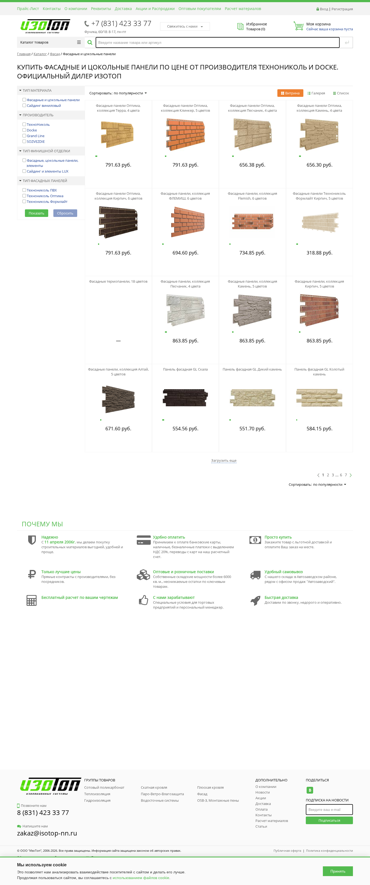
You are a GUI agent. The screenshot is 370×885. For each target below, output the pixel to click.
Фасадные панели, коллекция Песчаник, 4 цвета (185, 284)
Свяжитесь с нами (182, 26)
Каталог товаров (34, 42)
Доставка (123, 8)
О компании (75, 8)
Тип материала (37, 90)
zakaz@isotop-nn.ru (47, 832)
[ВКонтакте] (309, 790)
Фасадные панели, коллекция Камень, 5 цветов (252, 284)
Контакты (52, 8)
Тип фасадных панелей (45, 180)
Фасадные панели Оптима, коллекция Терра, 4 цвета (118, 108)
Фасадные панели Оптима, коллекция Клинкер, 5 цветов (185, 108)
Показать (36, 213)
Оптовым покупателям (199, 8)
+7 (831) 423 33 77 (121, 23)
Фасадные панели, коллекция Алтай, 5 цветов (118, 372)
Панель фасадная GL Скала (185, 369)
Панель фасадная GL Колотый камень (319, 372)
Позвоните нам (34, 805)
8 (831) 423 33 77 (43, 812)
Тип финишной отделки (46, 150)
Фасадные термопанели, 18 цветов (118, 281)
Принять (337, 871)
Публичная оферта (287, 850)
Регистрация (342, 8)
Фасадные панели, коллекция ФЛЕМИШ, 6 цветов (185, 196)
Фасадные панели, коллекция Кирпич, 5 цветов (319, 284)
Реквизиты (101, 8)
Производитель (38, 115)
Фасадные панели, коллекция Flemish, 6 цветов (252, 196)
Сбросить (65, 213)
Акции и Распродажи (155, 8)
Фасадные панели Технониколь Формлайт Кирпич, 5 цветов (319, 196)
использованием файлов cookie (141, 878)
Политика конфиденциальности (329, 850)
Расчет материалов (243, 8)
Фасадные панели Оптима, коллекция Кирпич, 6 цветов (118, 196)
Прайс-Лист (28, 8)
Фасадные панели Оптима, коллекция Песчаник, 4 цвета (252, 108)
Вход (324, 8)
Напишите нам (35, 826)
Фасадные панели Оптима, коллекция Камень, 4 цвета (319, 108)
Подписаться (329, 820)
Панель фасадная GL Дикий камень (252, 369)
